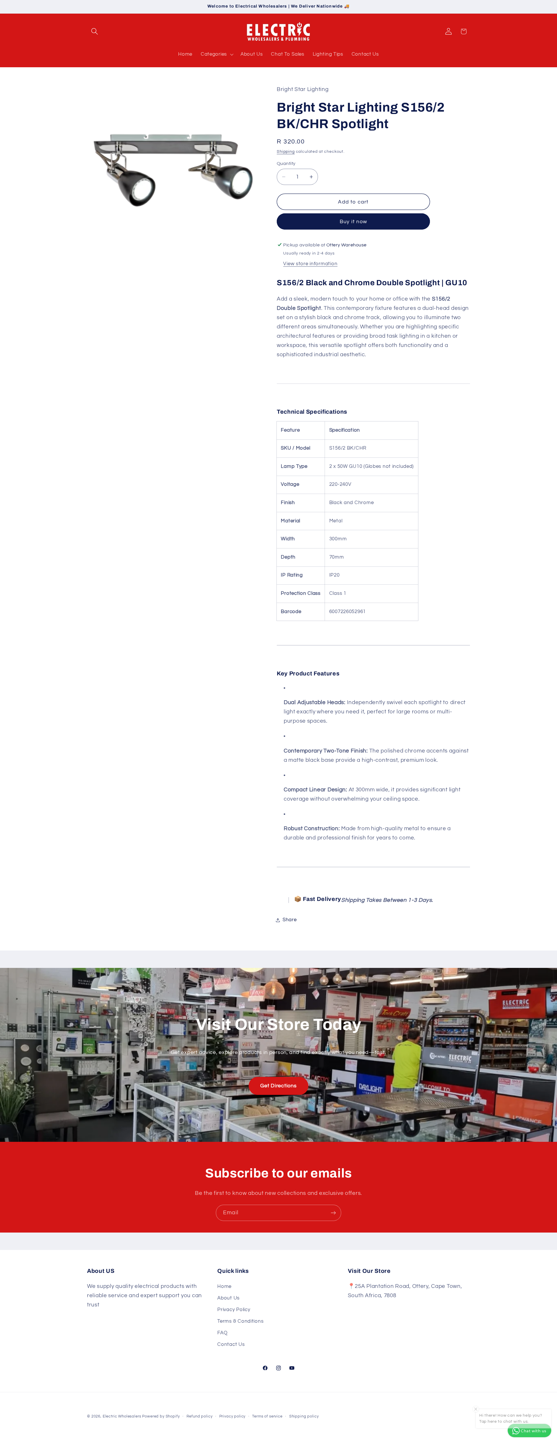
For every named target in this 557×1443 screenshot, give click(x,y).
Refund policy (200, 1416)
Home (224, 1286)
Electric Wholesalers (122, 1416)
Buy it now (353, 221)
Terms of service (267, 1416)
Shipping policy (304, 1416)
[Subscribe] (333, 1213)
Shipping (286, 151)
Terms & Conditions (240, 1321)
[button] (94, 31)
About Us (228, 1298)
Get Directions (278, 1085)
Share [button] (290, 919)
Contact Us (231, 1344)
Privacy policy (232, 1416)
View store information (310, 263)
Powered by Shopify (161, 1416)
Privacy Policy (233, 1310)
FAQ (222, 1333)
